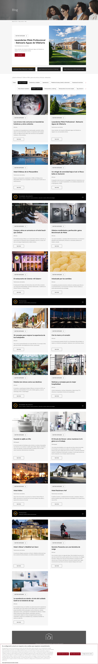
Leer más (19, 139)
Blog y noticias (21, 21)
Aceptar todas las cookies (63, 653)
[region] (49, 654)
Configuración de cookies (87, 653)
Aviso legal (4, 662)
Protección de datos (11, 662)
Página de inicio (15, 21)
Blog (25, 21)
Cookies (16, 662)
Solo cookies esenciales (75, 653)
